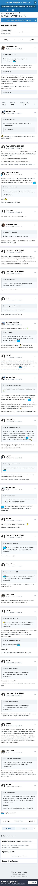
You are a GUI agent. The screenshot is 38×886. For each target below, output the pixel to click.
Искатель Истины (12, 173)
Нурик (8, 456)
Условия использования (18, 883)
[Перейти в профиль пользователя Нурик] (3, 457)
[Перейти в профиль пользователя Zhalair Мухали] (3, 48)
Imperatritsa (10, 111)
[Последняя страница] (35, 40)
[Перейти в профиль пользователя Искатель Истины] (3, 174)
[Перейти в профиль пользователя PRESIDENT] (3, 596)
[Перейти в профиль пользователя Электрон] (3, 211)
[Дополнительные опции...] (35, 48)
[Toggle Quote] (4, 54)
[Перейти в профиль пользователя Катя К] (3, 356)
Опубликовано (14, 49)
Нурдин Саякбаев (12, 322)
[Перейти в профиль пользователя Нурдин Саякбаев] (3, 323)
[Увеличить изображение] (14, 61)
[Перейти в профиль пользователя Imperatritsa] (3, 112)
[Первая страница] (2, 40)
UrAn (7, 298)
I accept (33, 882)
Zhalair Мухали (11, 47)
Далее (32, 40)
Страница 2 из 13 (19, 40)
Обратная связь (16, 872)
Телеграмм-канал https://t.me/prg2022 (17, 2)
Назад (6, 40)
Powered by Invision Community (19, 876)
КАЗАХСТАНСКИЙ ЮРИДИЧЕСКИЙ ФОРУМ (14, 14)
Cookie (25, 872)
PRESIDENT (10, 594)
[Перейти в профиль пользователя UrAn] (3, 299)
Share (9, 828)
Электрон (9, 210)
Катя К (8, 355)
